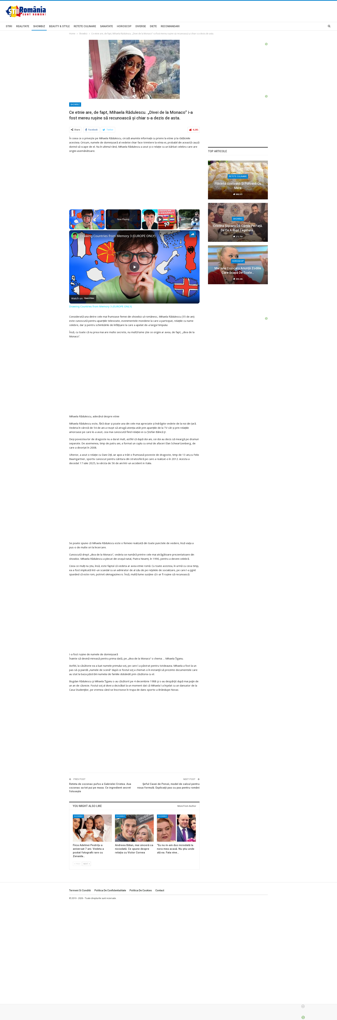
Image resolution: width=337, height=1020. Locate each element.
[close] (303, 1006)
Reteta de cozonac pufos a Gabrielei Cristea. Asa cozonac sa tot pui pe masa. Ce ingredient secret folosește (100, 787)
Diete (153, 26)
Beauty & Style (59, 26)
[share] (192, 234)
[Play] (71, 227)
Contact (159, 890)
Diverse (141, 26)
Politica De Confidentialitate (110, 890)
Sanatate (106, 26)
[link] (74, 235)
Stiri (9, 26)
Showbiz (39, 26)
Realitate (22, 26)
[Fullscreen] (103, 227)
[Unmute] (75, 227)
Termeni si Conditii (80, 890)
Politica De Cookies (141, 890)
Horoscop (124, 26)
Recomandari (170, 26)
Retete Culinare (85, 26)
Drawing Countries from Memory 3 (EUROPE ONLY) (117, 236)
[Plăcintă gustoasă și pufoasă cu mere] (238, 180)
